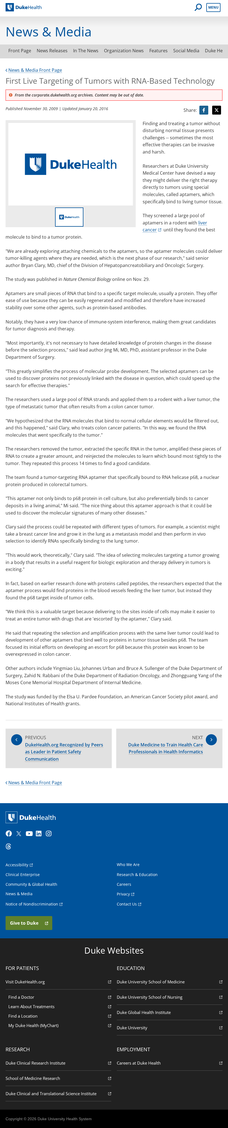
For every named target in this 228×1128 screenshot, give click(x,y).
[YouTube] (30, 833)
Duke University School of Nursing (149, 997)
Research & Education (137, 874)
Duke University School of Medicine (151, 981)
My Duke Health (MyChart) (33, 1025)
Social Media (186, 51)
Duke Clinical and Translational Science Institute (51, 1093)
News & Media (19, 893)
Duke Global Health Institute (144, 1012)
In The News (85, 51)
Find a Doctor (21, 997)
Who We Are (128, 864)
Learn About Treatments (31, 1006)
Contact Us (127, 904)
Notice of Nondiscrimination (32, 904)
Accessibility (17, 864)
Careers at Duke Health (139, 1063)
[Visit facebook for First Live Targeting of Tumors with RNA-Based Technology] (203, 110)
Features (158, 51)
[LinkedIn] (40, 833)
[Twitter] (20, 833)
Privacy (123, 894)
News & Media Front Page (35, 70)
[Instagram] (50, 833)
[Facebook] (10, 833)
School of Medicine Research (33, 1078)
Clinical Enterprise (23, 874)
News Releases (52, 51)
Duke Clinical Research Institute (35, 1063)
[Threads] (10, 846)
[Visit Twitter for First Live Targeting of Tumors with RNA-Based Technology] (216, 110)
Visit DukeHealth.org (25, 981)
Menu (213, 7)
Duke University (132, 1027)
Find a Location (23, 1016)
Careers (124, 884)
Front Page (19, 51)
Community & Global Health (31, 884)
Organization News (124, 51)
